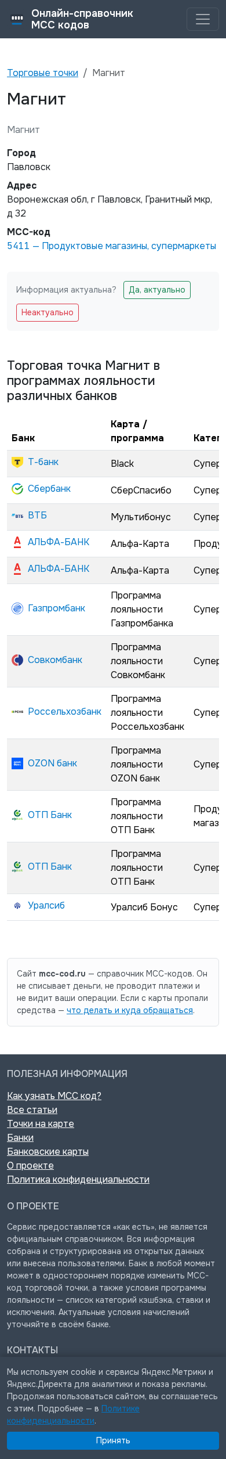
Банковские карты (48, 1151)
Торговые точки (42, 73)
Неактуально (47, 312)
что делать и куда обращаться (130, 1010)
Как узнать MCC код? (54, 1096)
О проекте (30, 1165)
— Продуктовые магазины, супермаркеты (111, 246)
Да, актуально (157, 289)
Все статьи (32, 1110)
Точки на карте (40, 1124)
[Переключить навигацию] (203, 19)
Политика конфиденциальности (78, 1179)
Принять (113, 1440)
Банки (20, 1138)
